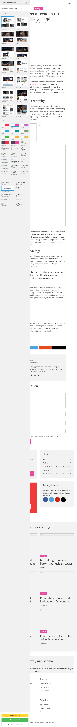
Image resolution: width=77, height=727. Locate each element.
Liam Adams (32, 362)
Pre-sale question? (16, 724)
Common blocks (45, 684)
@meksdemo (43, 661)
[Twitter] (51, 499)
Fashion (45, 463)
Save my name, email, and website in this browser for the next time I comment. (37, 436)
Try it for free (44, 705)
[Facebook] (45, 499)
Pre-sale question (45, 708)
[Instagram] (63, 499)
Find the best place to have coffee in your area (57, 637)
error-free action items (32, 84)
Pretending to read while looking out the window (55, 600)
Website (14, 428)
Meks (31, 722)
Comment (14, 391)
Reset (25, 2)
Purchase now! (45, 712)
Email (13, 419)
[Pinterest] (57, 499)
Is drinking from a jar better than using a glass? (56, 562)
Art (44, 459)
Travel (45, 474)
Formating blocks (45, 687)
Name (14, 411)
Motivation (46, 470)
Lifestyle (38, 9)
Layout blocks (44, 691)
